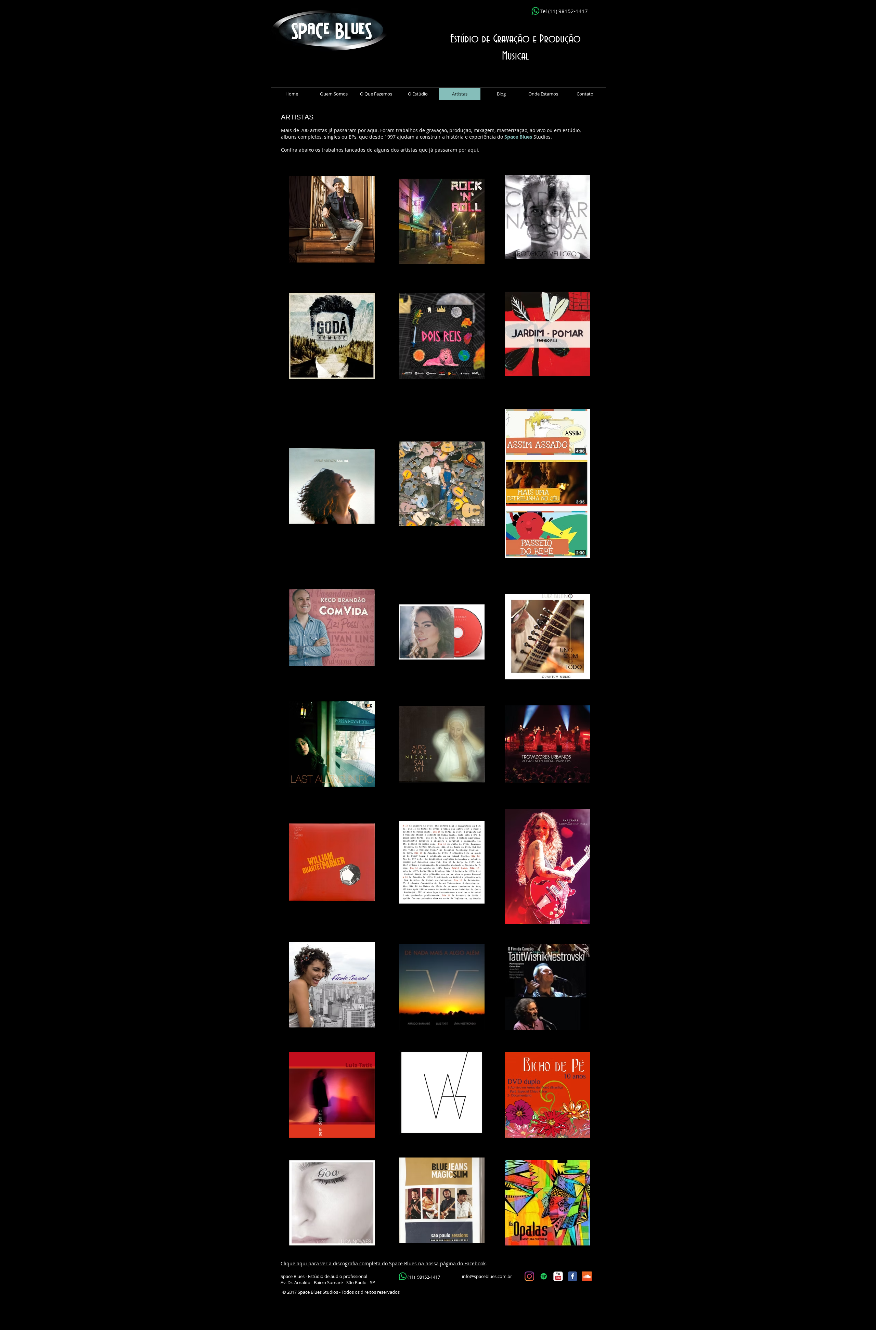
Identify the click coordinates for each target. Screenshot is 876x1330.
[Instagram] (529, 1276)
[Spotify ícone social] (544, 1276)
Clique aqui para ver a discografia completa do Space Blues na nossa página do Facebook (383, 1263)
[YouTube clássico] (558, 1276)
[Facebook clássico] (572, 1276)
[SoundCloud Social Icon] (587, 1276)
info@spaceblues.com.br (487, 1276)
